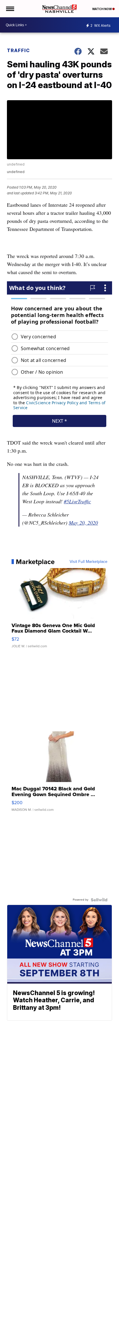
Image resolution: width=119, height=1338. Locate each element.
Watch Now (102, 9)
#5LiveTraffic (77, 501)
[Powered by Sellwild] (99, 900)
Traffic (18, 50)
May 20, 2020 (83, 522)
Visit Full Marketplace (88, 562)
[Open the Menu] (9, 8)
